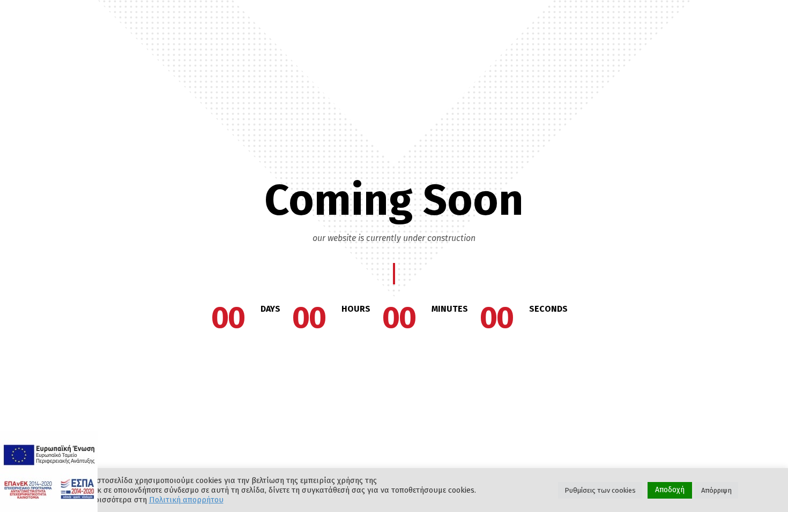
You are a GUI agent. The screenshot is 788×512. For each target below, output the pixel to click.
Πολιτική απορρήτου (186, 500)
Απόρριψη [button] (716, 490)
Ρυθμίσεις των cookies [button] (600, 490)
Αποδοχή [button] (670, 489)
